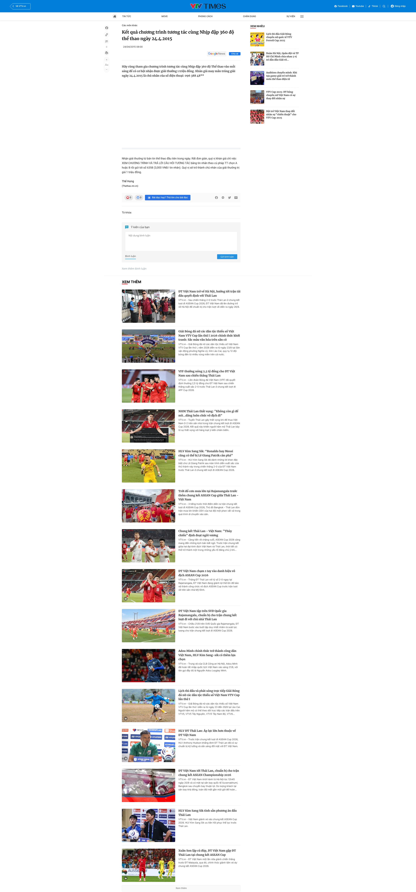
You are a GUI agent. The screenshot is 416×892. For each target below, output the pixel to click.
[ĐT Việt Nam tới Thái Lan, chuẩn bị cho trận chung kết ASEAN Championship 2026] (148, 785)
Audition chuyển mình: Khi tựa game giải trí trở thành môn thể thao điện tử (281, 76)
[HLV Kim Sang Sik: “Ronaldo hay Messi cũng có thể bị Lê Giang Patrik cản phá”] (148, 466)
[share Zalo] (223, 198)
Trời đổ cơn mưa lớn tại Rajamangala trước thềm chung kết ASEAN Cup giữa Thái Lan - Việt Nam (208, 495)
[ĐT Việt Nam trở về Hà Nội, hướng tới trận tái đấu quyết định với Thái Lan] (148, 306)
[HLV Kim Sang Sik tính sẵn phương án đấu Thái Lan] (148, 825)
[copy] (106, 34)
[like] (106, 27)
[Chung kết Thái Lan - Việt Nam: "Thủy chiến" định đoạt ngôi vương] (148, 545)
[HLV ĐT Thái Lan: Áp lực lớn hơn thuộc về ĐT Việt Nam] (148, 745)
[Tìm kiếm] (384, 6)
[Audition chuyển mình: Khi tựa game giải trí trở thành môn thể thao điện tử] (257, 78)
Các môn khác (129, 25)
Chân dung (249, 16)
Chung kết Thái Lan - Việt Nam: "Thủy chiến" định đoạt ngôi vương (205, 533)
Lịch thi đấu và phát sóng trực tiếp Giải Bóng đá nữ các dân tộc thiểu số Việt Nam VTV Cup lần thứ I (209, 695)
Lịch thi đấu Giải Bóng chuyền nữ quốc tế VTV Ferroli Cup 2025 (279, 37)
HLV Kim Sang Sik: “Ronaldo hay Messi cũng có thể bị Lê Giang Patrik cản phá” (205, 453)
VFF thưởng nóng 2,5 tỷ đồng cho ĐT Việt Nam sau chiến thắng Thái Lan (206, 373)
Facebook (343, 6)
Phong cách (205, 16)
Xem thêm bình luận (134, 268)
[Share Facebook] (216, 198)
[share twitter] (229, 198)
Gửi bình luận (227, 256)
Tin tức (126, 16)
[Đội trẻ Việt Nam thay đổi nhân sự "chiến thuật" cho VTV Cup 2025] (257, 117)
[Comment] (106, 41)
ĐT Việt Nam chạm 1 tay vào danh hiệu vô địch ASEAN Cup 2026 (206, 573)
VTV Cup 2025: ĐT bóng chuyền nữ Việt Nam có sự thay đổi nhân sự (280, 95)
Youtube (360, 6)
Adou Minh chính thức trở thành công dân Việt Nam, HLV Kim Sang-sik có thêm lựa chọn (207, 655)
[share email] (236, 198)
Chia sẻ (234, 54)
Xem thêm (181, 888)
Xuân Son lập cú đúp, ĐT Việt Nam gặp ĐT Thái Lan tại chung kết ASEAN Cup (207, 853)
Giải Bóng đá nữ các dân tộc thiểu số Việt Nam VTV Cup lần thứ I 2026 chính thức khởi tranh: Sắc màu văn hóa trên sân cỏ (209, 335)
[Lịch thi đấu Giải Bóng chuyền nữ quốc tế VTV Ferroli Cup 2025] (257, 39)
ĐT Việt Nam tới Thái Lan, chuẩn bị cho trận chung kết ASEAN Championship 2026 (208, 773)
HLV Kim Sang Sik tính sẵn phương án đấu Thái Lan (207, 813)
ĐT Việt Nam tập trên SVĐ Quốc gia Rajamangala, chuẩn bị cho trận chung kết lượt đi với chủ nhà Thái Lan (207, 615)
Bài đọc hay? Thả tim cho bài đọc (170, 197)
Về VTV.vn (21, 6)
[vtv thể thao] (208, 6)
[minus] (106, 69)
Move (165, 16)
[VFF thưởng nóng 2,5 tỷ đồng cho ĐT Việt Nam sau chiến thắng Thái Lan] (148, 386)
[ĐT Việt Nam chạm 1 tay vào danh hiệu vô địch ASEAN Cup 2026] (148, 585)
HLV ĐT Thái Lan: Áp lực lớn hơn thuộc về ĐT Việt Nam (207, 733)
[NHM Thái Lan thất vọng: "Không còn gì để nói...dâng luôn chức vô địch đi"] (148, 426)
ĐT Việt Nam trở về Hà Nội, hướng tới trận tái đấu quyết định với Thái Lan (209, 293)
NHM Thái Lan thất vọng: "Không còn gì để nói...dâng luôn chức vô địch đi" (208, 413)
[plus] (106, 59)
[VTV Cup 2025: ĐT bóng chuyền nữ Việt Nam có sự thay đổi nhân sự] (257, 97)
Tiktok (375, 6)
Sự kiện (290, 16)
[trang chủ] (114, 16)
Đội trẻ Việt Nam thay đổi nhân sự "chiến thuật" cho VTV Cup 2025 (281, 114)
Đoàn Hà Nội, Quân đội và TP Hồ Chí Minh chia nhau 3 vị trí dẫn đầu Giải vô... (282, 56)
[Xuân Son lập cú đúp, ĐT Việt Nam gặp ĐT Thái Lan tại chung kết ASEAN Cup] (148, 865)
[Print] (106, 52)
